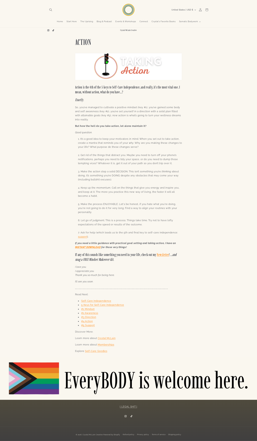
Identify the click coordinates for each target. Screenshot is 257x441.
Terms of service (159, 434)
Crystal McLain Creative (93, 435)
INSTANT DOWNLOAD (88, 247)
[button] (51, 10)
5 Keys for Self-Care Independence (102, 304)
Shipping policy (174, 434)
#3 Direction (88, 317)
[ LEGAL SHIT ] (128, 406)
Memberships (106, 344)
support (82, 236)
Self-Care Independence (96, 300)
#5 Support (88, 325)
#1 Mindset (88, 309)
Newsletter (163, 254)
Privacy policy (143, 434)
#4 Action (87, 321)
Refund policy (128, 434)
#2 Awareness (89, 313)
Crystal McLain (107, 338)
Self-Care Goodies (96, 351)
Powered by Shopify (111, 435)
